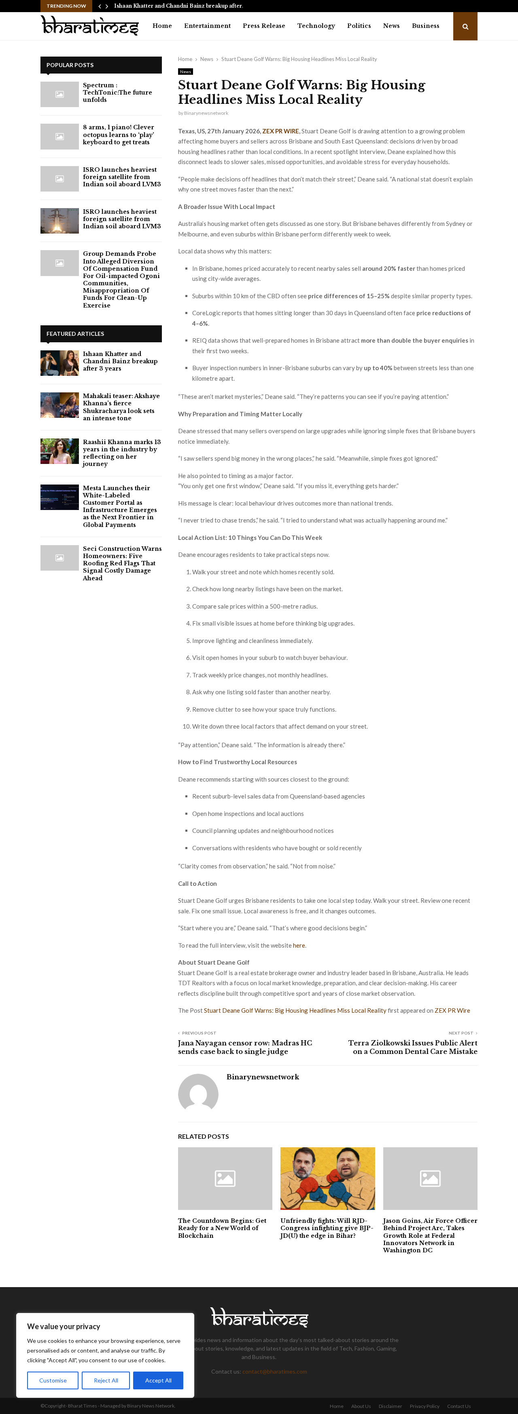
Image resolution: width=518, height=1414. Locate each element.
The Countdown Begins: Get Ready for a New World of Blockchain (222, 1228)
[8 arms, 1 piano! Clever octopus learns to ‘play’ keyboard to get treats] (59, 136)
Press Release (264, 26)
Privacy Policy (424, 1406)
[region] (105, 1355)
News (391, 26)
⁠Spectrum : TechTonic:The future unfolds (117, 92)
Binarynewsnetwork (206, 113)
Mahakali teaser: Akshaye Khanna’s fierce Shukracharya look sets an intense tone (121, 407)
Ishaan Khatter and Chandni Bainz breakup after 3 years (120, 361)
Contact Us (459, 1406)
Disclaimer (390, 1406)
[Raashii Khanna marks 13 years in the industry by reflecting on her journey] (59, 451)
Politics (359, 26)
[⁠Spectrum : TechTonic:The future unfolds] (59, 94)
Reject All (106, 1380)
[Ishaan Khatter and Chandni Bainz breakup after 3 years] (59, 363)
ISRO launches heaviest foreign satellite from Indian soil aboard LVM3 (122, 177)
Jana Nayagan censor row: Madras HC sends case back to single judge (245, 1047)
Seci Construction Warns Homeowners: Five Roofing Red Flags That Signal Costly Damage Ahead (122, 563)
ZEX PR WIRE (280, 131)
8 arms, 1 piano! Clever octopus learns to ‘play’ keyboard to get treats (118, 134)
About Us (361, 1406)
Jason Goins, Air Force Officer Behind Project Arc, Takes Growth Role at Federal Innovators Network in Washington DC (430, 1235)
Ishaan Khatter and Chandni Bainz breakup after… (180, 6)
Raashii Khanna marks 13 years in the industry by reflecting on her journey (122, 453)
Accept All (158, 1380)
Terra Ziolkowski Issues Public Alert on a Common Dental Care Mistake (413, 1047)
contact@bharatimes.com (274, 1371)
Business (425, 26)
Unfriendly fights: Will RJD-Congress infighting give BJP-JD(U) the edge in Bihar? (327, 1228)
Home (162, 26)
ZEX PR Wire (452, 1010)
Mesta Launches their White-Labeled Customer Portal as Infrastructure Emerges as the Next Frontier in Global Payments (120, 507)
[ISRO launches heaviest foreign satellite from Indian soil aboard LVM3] (59, 179)
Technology (316, 26)
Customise (53, 1380)
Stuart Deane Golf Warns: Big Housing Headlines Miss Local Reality (296, 1010)
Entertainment (207, 26)
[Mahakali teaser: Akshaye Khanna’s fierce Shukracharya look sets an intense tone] (59, 405)
